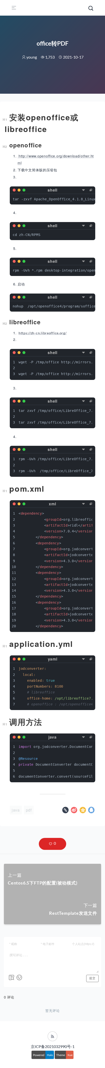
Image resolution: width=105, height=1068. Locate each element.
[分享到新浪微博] (74, 811)
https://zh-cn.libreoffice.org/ (43, 333)
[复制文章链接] (66, 811)
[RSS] (52, 1036)
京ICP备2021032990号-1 (52, 1046)
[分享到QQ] (91, 811)
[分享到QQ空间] (83, 811)
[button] (52, 844)
